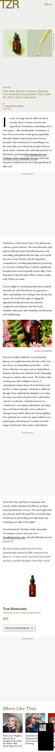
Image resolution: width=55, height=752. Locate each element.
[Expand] (41, 725)
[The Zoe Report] (9, 4)
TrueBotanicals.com (14, 537)
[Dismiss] (50, 725)
